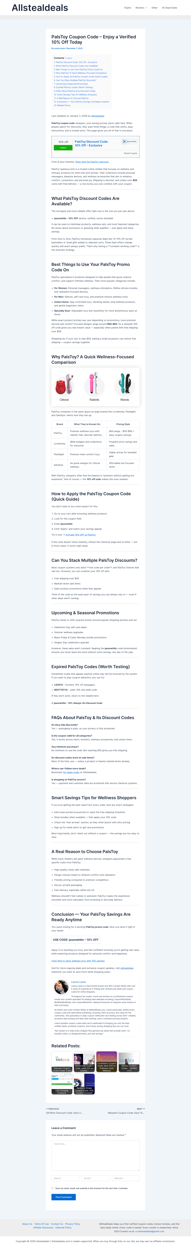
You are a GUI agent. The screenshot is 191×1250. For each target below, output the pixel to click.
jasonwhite (131, 141)
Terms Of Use (41, 1224)
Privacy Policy (72, 1224)
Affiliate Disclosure (43, 1227)
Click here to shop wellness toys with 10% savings (78, 960)
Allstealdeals (40, 7)
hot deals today (71, 772)
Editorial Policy (63, 1227)
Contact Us (57, 1224)
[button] (145, 7)
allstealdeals (97, 115)
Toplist (127, 7)
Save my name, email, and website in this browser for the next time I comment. (91, 1188)
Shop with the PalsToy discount (92, 161)
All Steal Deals (169, 7)
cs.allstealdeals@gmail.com (149, 1231)
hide (68, 58)
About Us (27, 1224)
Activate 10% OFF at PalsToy (81, 534)
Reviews (140, 7)
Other (154, 7)
